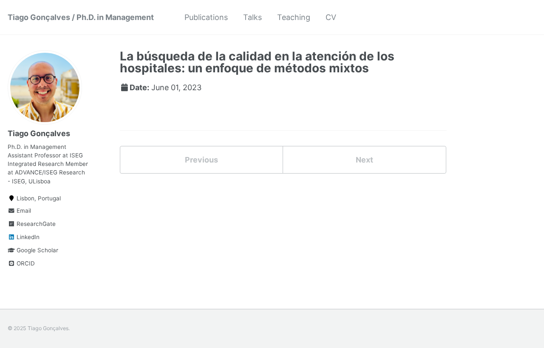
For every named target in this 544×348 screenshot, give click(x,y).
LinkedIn (27, 237)
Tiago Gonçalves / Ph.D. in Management (81, 17)
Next (364, 159)
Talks (252, 17)
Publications (206, 17)
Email (23, 210)
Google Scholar (36, 250)
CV (331, 17)
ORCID (25, 263)
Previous (201, 159)
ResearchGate (35, 223)
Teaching (293, 17)
